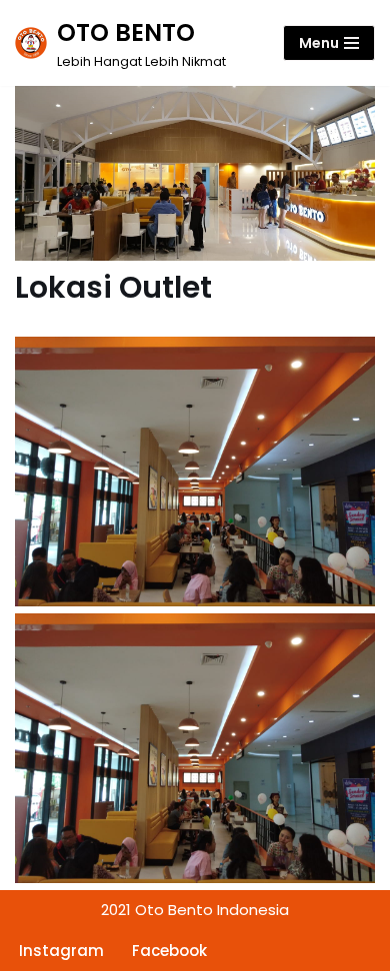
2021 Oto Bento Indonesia (195, 909)
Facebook (169, 950)
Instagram (61, 950)
